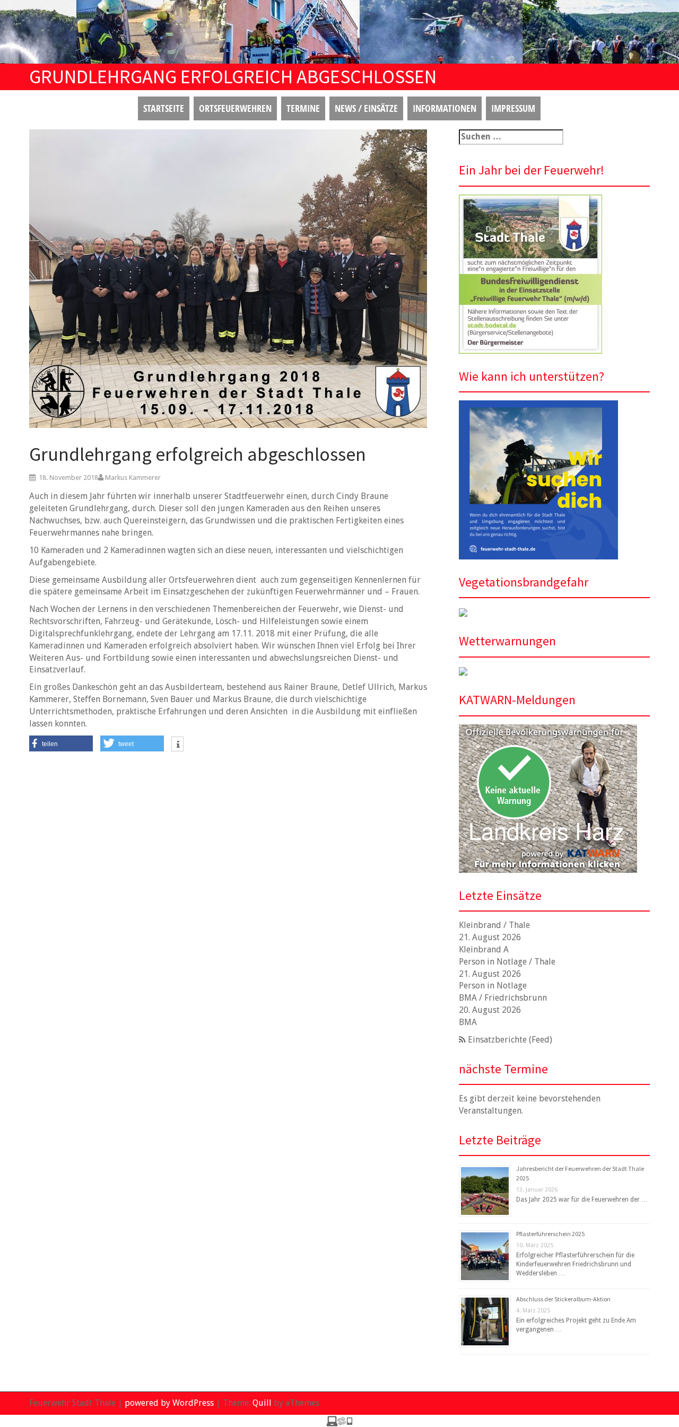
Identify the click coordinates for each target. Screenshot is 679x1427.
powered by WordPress (169, 1403)
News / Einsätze (366, 108)
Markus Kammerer (133, 477)
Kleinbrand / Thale (494, 925)
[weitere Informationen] (177, 745)
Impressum (513, 108)
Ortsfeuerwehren (235, 108)
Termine (303, 108)
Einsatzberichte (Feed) (510, 1040)
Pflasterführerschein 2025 (550, 1234)
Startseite (163, 108)
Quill (262, 1403)
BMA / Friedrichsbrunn (503, 998)
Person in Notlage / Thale (507, 962)
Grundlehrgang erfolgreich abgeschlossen (197, 454)
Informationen (444, 108)
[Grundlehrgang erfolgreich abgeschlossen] (228, 278)
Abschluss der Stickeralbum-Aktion (563, 1299)
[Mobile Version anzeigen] (339, 1420)
